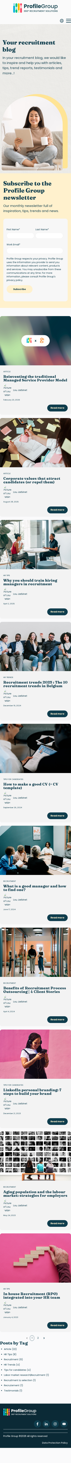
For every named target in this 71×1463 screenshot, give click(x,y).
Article (7, 371)
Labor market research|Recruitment (26, 1375)
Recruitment (9, 881)
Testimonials (13, 1390)
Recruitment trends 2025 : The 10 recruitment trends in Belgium (35, 684)
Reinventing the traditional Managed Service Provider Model (35, 378)
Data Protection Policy (55, 1442)
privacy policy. (15, 280)
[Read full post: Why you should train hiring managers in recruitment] (35, 544)
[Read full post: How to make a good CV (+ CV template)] (35, 748)
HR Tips (6, 575)
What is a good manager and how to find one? (34, 888)
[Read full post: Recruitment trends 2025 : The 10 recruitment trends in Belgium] (35, 646)
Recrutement (13, 1385)
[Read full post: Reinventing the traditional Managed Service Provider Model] (35, 340)
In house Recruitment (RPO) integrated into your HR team (31, 1295)
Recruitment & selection (20, 1380)
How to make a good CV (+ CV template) (30, 786)
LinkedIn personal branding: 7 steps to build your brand (32, 1092)
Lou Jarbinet (20, 390)
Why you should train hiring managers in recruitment (30, 582)
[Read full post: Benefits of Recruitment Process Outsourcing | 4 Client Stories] (35, 952)
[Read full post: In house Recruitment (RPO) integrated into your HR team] (35, 1258)
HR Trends (8, 677)
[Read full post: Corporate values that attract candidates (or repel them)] (35, 442)
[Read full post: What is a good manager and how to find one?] (35, 850)
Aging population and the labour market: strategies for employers (35, 1194)
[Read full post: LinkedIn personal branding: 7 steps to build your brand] (35, 1054)
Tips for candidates (13, 779)
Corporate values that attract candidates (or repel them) (31, 480)
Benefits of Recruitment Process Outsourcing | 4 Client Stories (34, 990)
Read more (57, 407)
